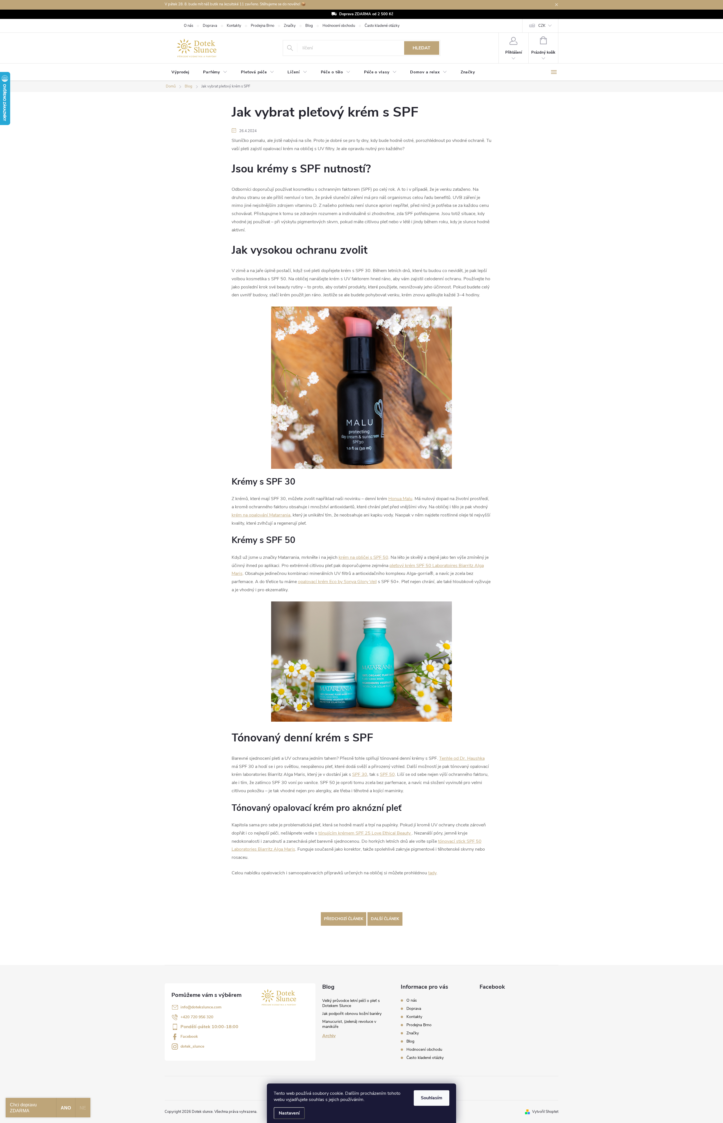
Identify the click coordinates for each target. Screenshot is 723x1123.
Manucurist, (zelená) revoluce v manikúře (349, 1024)
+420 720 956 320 (196, 1017)
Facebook (189, 1036)
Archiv (329, 1036)
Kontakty (234, 25)
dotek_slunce (192, 1046)
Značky (290, 25)
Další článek (385, 918)
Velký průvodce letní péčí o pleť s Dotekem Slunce (351, 1003)
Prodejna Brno (262, 25)
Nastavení (289, 1113)
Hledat (421, 48)
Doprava (210, 25)
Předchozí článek (343, 918)
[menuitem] (180, 72)
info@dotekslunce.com (200, 1007)
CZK (541, 25)
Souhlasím (431, 1098)
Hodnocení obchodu (339, 25)
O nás (188, 25)
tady (432, 873)
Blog (309, 25)
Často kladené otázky (382, 25)
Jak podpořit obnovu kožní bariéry (352, 1013)
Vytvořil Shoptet (545, 1111)
